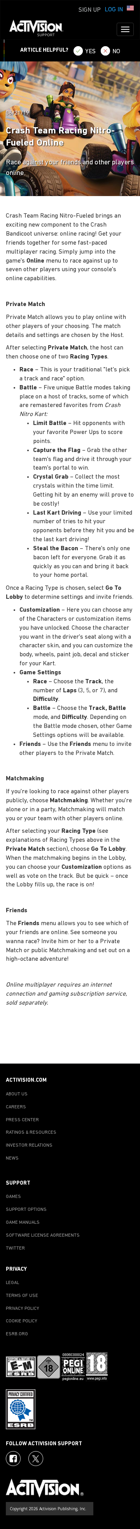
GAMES (13, 1196)
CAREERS (16, 1107)
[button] (130, 9)
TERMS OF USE (22, 1295)
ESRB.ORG (17, 1334)
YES (90, 52)
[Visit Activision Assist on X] (35, 1458)
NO (116, 52)
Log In (114, 10)
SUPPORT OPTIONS (26, 1209)
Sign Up (90, 10)
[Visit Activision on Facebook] (13, 1458)
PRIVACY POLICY (22, 1308)
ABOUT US (17, 1094)
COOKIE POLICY (21, 1321)
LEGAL (12, 1282)
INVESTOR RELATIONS (29, 1145)
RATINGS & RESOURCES (31, 1132)
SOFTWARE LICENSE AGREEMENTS (43, 1235)
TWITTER (15, 1248)
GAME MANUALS (23, 1222)
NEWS (12, 1158)
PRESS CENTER (22, 1120)
